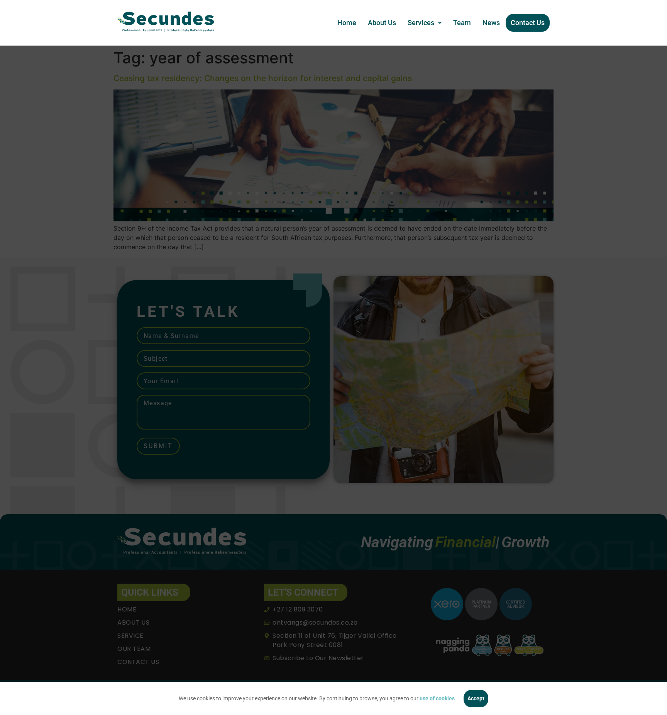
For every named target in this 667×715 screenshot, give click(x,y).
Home (346, 23)
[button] (424, 22)
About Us (382, 23)
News (491, 23)
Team (462, 23)
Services (421, 23)
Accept (475, 698)
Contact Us (528, 23)
